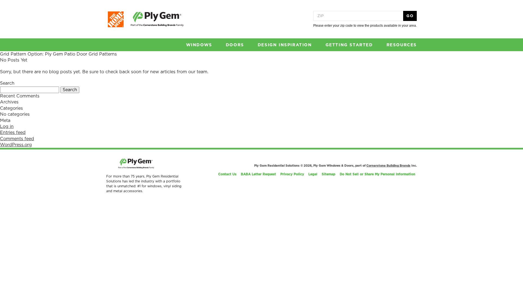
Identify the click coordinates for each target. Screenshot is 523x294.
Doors (235, 45)
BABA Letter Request (258, 174)
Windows (199, 45)
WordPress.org (16, 145)
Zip (320, 16)
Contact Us (227, 174)
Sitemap (328, 174)
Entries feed (13, 132)
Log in (7, 126)
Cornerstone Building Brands (388, 165)
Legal (312, 174)
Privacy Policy (292, 174)
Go (409, 16)
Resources (402, 45)
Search (70, 90)
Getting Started (349, 45)
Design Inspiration (285, 45)
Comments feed (17, 139)
